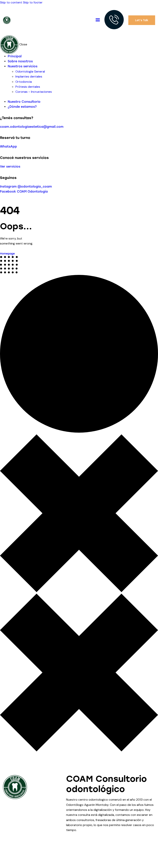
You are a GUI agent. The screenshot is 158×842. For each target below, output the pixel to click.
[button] (98, 20)
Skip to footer (33, 2)
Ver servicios (10, 166)
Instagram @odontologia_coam (26, 186)
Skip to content (11, 2)
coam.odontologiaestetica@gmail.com (31, 127)
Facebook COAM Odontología (24, 191)
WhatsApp (8, 146)
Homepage (7, 253)
